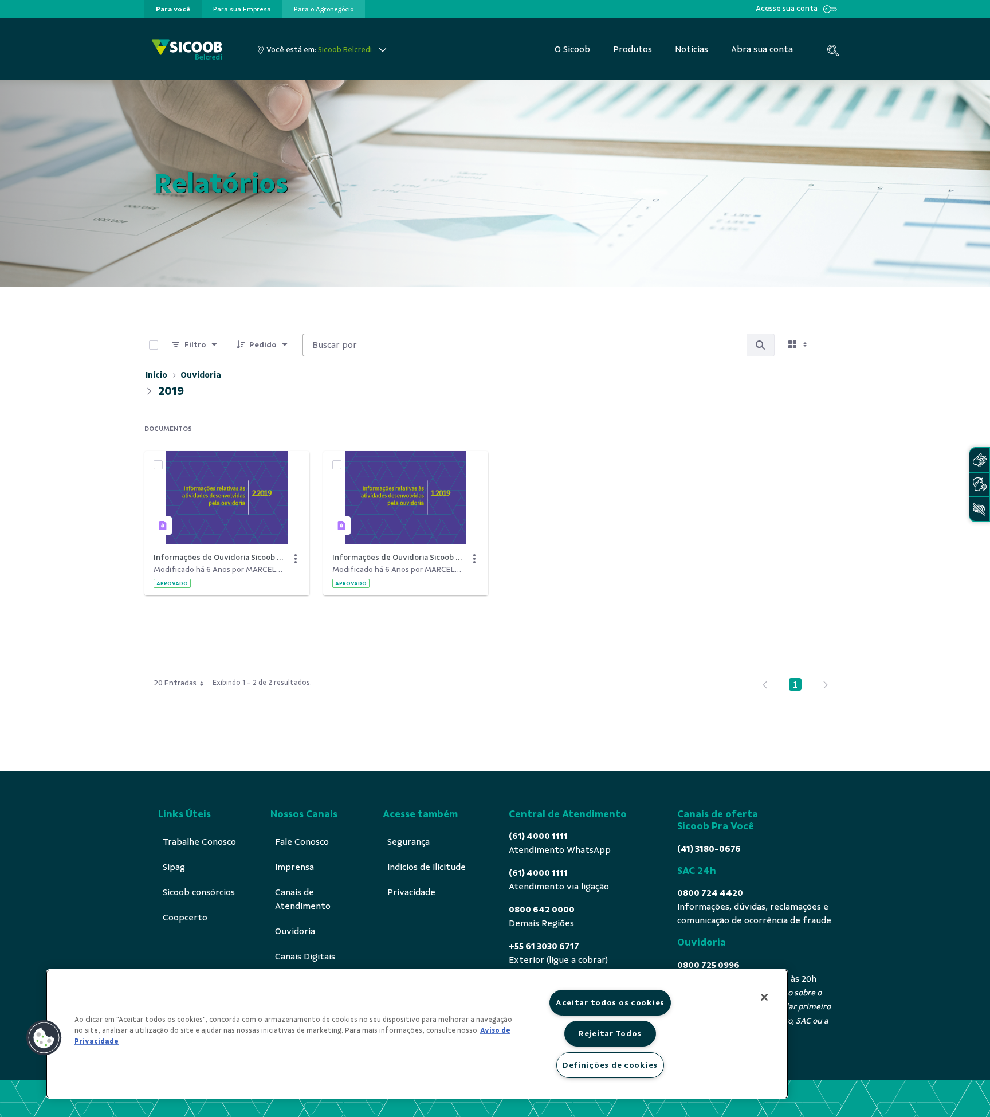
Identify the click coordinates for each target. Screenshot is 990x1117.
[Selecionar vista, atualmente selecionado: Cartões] (799, 345)
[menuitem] (173, 9)
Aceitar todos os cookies (610, 1002)
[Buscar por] (760, 345)
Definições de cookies (610, 1064)
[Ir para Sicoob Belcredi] (187, 49)
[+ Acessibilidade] (979, 509)
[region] (417, 1034)
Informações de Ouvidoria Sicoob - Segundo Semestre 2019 (220, 557)
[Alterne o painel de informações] (832, 345)
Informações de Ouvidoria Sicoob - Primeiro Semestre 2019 (398, 557)
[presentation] (173, 9)
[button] (44, 1038)
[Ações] (295, 559)
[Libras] (979, 460)
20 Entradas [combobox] (175, 683)
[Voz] (979, 484)
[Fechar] (764, 997)
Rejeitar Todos (610, 1033)
